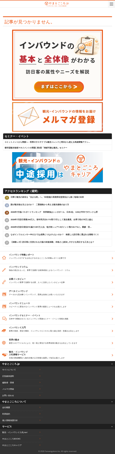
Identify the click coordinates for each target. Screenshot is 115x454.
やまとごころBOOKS (11, 438)
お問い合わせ (8, 395)
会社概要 (6, 407)
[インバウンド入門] (57, 31)
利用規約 (6, 413)
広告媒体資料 (8, 376)
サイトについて (9, 369)
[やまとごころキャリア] (57, 153)
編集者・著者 (8, 382)
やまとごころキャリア (12, 445)
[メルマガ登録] (57, 103)
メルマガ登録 (8, 389)
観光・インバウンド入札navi (14, 432)
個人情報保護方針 (10, 420)
